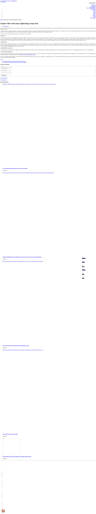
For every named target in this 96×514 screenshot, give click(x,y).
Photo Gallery (4, 487)
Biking (94, 13)
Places (3, 483)
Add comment (4, 75)
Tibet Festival (4, 494)
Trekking (94, 9)
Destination (94, 4)
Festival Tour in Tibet (5, 477)
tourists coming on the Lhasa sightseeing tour (27, 54)
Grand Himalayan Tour (6, 476)
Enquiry (8, 0)
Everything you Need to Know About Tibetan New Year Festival (14, 61)
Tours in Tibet (4, 472)
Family (94, 14)
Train (95, 16)
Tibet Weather (4, 493)
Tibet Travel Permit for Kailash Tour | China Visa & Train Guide (15, 168)
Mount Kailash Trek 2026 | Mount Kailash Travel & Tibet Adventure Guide (17, 456)
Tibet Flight (4, 495)
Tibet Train (4, 496)
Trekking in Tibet (5, 471)
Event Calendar (5, 485)
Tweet (1, 59)
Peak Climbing (93, 17)
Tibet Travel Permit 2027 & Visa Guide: (10, 434)
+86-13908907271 (3, 0)
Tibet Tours (94, 5)
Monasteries (4, 482)
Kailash (94, 11)
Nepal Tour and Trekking (91, 7)
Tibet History (4, 491)
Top (0, 513)
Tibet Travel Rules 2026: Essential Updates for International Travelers (16, 345)
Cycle (95, 12)
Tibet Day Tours (5, 473)
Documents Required (5, 497)
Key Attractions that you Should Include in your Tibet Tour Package (15, 62)
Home (1, 19)
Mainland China (93, 6)
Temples (4, 481)
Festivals (94, 15)
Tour (95, 10)
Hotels (3, 486)
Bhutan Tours (93, 8)
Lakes (3, 484)
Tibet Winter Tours (5, 475)
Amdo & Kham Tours (5, 474)
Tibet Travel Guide (5, 492)
